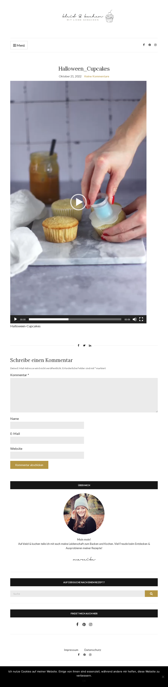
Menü (20, 45)
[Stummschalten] (135, 319)
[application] (78, 202)
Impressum (71, 650)
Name (14, 418)
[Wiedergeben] (16, 319)
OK (84, 680)
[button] (78, 202)
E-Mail (15, 433)
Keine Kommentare (96, 76)
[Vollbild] (141, 319)
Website (16, 448)
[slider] (75, 319)
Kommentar (19, 375)
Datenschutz (92, 650)
